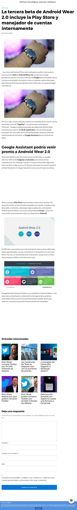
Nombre (5, 443)
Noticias (5, 8)
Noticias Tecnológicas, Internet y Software (38, 2)
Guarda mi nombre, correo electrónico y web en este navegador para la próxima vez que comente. (28, 479)
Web (3, 464)
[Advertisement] (29, 186)
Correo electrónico (10, 453)
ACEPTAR (38, 508)
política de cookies (47, 506)
